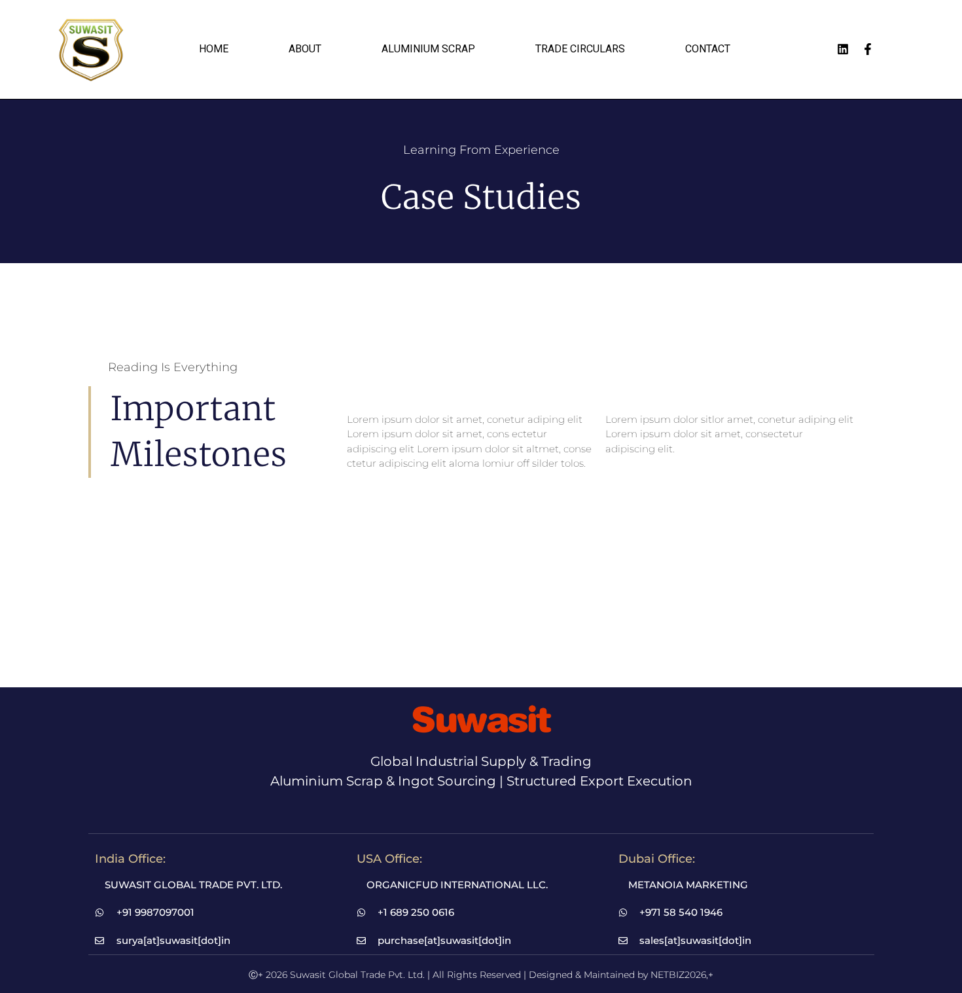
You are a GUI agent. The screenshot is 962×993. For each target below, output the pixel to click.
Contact (707, 49)
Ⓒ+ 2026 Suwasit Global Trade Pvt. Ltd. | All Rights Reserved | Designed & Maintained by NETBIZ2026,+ (481, 975)
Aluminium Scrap (428, 49)
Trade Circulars (580, 49)
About (305, 49)
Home (213, 49)
